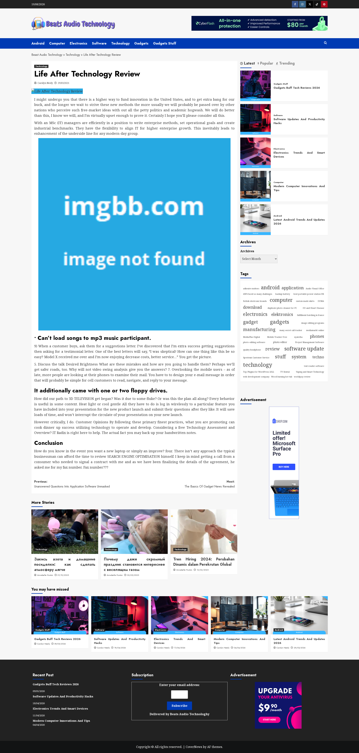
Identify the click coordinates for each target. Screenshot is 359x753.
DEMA (321, 301)
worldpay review (302, 376)
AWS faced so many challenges (257, 293)
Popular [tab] (266, 63)
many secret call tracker (291, 330)
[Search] (325, 43)
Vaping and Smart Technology (310, 372)
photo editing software (254, 342)
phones (317, 336)
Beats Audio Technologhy (189, 714)
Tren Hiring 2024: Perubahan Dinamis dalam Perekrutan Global (203, 562)
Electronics (78, 43)
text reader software (314, 366)
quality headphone (252, 349)
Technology (120, 43)
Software (99, 43)
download (252, 307)
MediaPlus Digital (251, 337)
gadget (250, 322)
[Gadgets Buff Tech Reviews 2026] (255, 85)
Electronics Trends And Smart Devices (299, 155)
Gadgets (141, 43)
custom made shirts (305, 301)
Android (38, 43)
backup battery (282, 293)
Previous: (72, 484)
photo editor (280, 342)
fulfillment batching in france (310, 315)
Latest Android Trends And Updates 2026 (299, 221)
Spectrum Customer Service (256, 357)
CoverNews (194, 747)
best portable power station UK (309, 293)
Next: (210, 484)
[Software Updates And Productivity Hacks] (255, 119)
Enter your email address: (179, 699)
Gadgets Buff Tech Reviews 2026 (297, 88)
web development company (256, 376)
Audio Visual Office (315, 288)
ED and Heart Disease (313, 308)
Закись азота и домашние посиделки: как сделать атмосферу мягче (64, 564)
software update (304, 348)
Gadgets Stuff (164, 43)
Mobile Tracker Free (277, 337)
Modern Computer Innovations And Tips (299, 188)
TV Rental (285, 372)
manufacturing (259, 329)
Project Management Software (309, 342)
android (270, 287)
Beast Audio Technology (46, 55)
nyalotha (298, 337)
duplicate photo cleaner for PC (282, 308)
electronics (255, 314)
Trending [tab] (286, 63)
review (272, 349)
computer (281, 300)
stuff (280, 356)
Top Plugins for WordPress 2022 (258, 372)
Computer (57, 43)
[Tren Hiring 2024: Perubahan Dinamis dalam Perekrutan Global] (204, 531)
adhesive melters (251, 288)
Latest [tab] (249, 63)
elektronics (282, 314)
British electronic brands (255, 301)
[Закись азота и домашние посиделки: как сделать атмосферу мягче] (64, 531)
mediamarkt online (315, 330)
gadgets (279, 321)
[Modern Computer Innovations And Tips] (255, 186)
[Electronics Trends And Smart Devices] (255, 152)
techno (318, 356)
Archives (247, 251)
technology (257, 364)
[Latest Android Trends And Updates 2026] (255, 219)
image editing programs (312, 323)
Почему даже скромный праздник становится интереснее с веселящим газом (134, 564)
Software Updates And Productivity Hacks (299, 121)
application (293, 287)
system (299, 357)
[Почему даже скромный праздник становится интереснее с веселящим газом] (134, 531)
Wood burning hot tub (281, 376)
